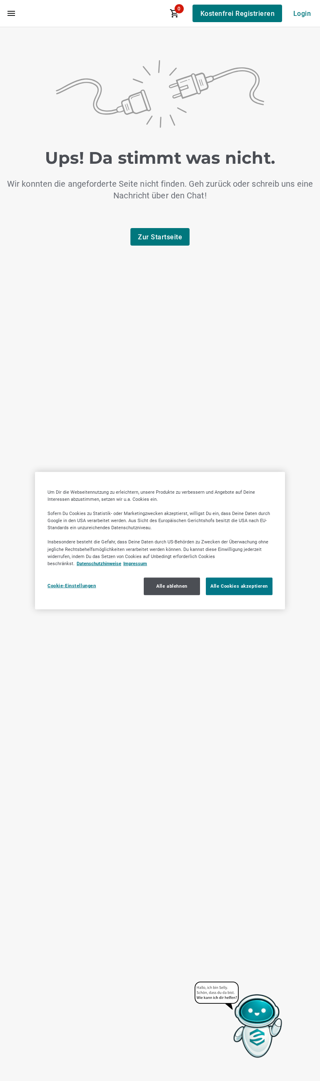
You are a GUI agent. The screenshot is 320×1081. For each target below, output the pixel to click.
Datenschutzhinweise (99, 563)
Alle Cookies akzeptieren (239, 586)
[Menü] (11, 13)
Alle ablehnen (171, 586)
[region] (160, 540)
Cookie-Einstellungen (72, 585)
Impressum (135, 563)
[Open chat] (239, 1020)
